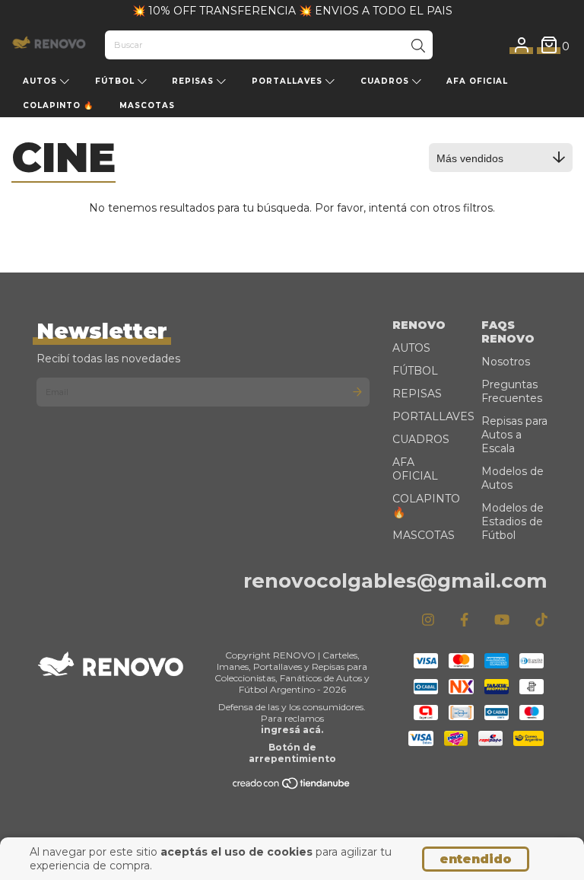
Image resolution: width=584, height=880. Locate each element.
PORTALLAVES (288, 81)
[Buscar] (418, 46)
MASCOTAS (147, 105)
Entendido (476, 859)
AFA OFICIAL (477, 81)
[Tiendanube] (292, 786)
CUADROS (386, 81)
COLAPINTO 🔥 (58, 105)
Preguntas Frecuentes (511, 391)
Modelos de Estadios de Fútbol (512, 521)
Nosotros (505, 361)
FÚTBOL (116, 81)
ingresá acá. (292, 729)
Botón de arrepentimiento (292, 752)
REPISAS (194, 81)
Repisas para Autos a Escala (514, 434)
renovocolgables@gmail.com (395, 581)
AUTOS (41, 81)
